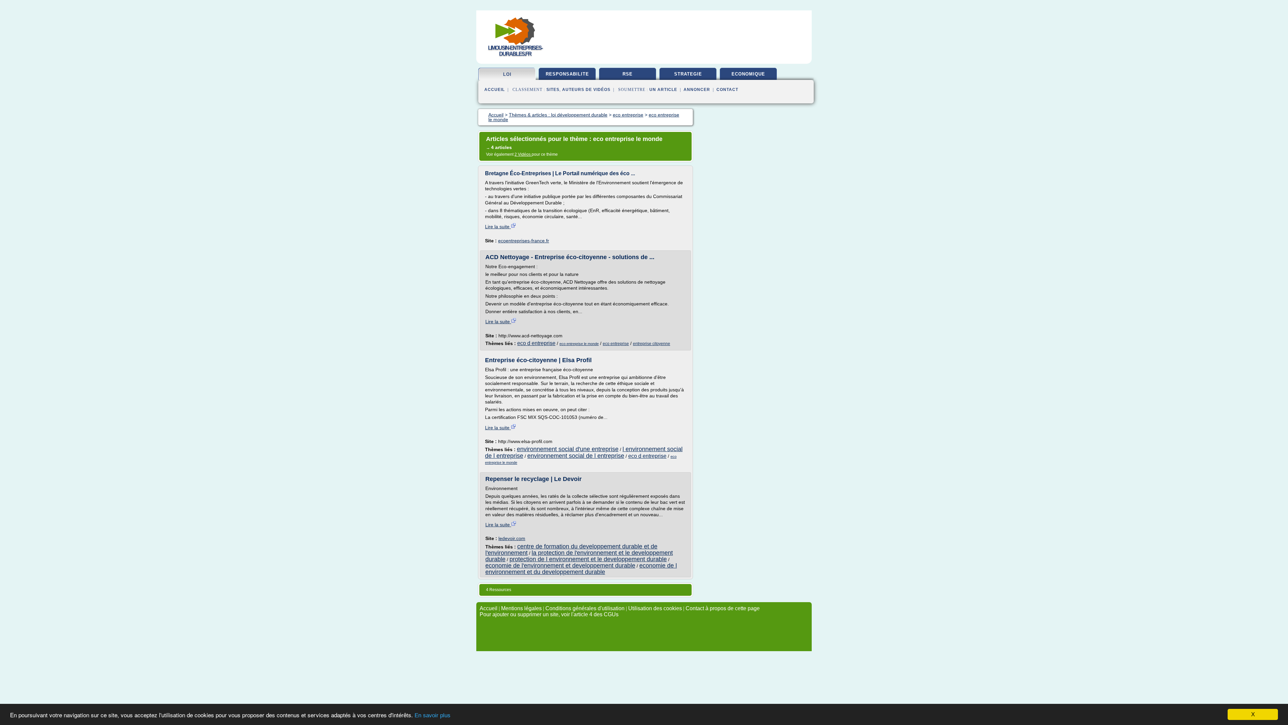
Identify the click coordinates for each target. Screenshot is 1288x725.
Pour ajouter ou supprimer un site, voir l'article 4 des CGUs (549, 614)
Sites (552, 89)
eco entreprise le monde (579, 344)
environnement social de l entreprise (575, 455)
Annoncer (697, 89)
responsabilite (567, 74)
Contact (727, 89)
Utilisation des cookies (655, 608)
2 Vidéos (523, 154)
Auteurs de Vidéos (586, 89)
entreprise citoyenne (651, 343)
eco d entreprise (536, 343)
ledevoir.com (511, 538)
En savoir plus (432, 715)
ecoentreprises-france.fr (523, 240)
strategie (688, 74)
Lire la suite (498, 226)
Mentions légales (521, 608)
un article (663, 89)
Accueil (494, 89)
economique (748, 74)
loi (507, 74)
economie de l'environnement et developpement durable (560, 565)
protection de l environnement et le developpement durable (588, 559)
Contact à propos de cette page (723, 608)
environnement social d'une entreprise (568, 449)
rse (628, 74)
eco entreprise (616, 343)
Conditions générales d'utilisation (585, 608)
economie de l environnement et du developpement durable (581, 568)
